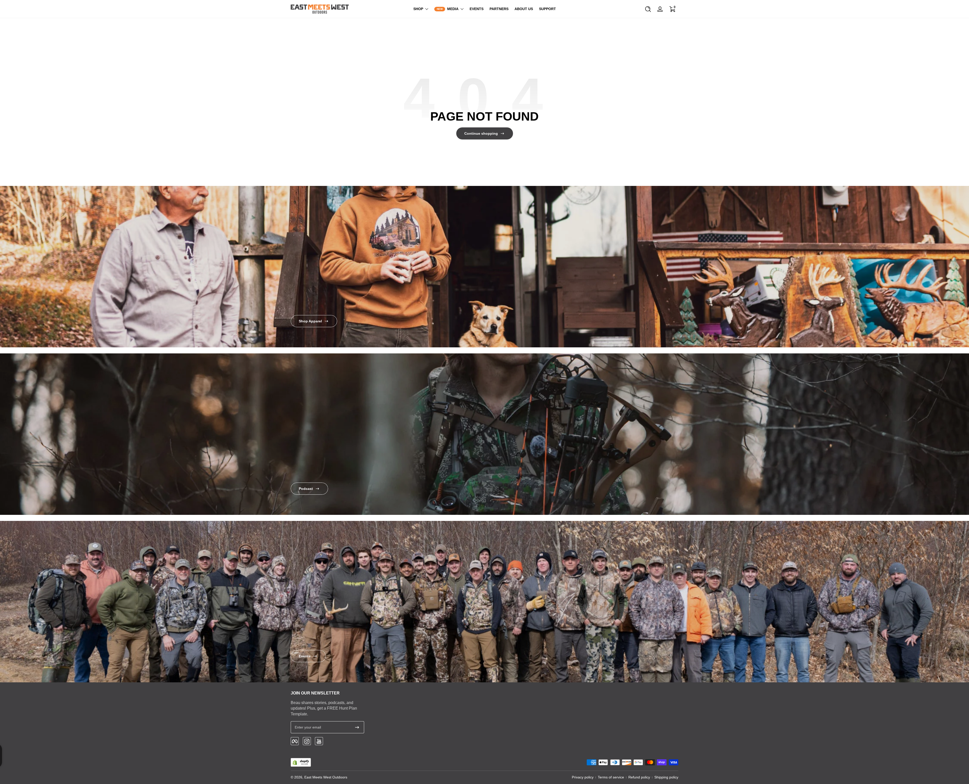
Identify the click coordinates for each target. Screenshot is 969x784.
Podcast (306, 489)
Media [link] (453, 9)
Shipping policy (666, 777)
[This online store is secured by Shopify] (301, 762)
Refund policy (639, 777)
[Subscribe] (357, 727)
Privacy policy (583, 777)
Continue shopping (481, 133)
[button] (648, 9)
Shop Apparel (310, 321)
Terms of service (611, 777)
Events (305, 656)
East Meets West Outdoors (325, 777)
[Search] (648, 9)
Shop (418, 9)
